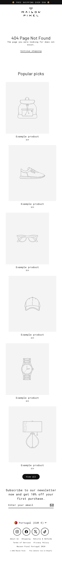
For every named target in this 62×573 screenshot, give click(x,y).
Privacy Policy (41, 542)
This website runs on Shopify (40, 550)
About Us (14, 539)
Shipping (26, 539)
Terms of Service (22, 542)
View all (31, 477)
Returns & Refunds (42, 539)
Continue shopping (31, 51)
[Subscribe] (51, 505)
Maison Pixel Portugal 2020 (31, 546)
